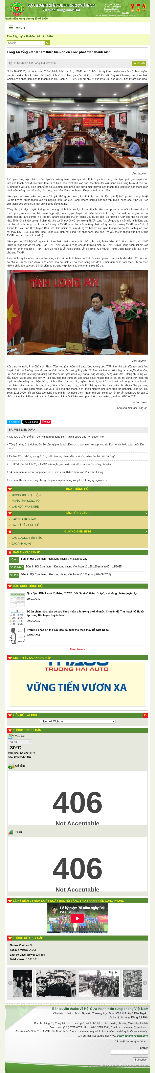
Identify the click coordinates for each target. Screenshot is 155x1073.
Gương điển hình (77, 531)
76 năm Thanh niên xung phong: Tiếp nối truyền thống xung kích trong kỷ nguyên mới (58, 480)
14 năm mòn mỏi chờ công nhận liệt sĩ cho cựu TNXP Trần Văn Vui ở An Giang (55, 472)
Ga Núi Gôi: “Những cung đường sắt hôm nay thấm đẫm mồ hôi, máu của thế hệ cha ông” (61, 456)
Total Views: (18, 959)
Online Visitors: (20, 945)
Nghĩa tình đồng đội (26, 500)
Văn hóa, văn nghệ (25, 506)
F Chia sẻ (14, 422)
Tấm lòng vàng (77, 513)
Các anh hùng (21, 543)
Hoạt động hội (77, 488)
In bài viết (139, 63)
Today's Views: (19, 949)
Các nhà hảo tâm (24, 519)
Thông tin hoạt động (27, 495)
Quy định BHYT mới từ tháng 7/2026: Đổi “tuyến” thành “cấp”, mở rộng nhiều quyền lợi (82, 593)
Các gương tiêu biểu (27, 537)
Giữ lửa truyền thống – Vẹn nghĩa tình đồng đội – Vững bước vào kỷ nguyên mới (56, 436)
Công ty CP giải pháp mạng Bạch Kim (124, 1065)
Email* (144, 1047)
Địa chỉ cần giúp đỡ (25, 525)
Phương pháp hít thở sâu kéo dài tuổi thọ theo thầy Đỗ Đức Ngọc (68, 629)
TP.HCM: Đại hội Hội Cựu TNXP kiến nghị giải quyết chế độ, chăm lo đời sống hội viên (59, 464)
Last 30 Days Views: (23, 954)
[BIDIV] (72, 694)
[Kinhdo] (46, 673)
